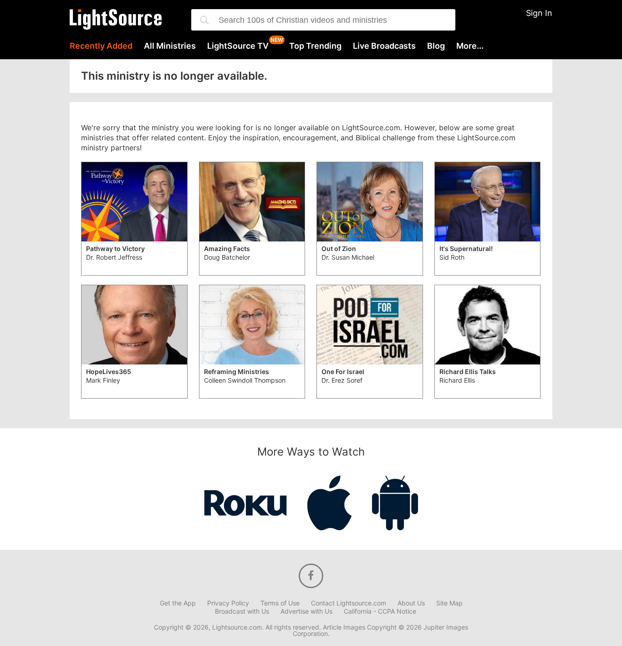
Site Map (449, 603)
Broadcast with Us (242, 611)
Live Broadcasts (384, 46)
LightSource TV (238, 46)
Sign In (539, 13)
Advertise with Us (306, 611)
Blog (436, 46)
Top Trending (315, 46)
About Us (411, 603)
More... (470, 46)
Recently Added (101, 46)
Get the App (178, 603)
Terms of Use (280, 603)
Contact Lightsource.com (348, 603)
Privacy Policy (228, 603)
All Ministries (170, 46)
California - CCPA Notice (380, 611)
